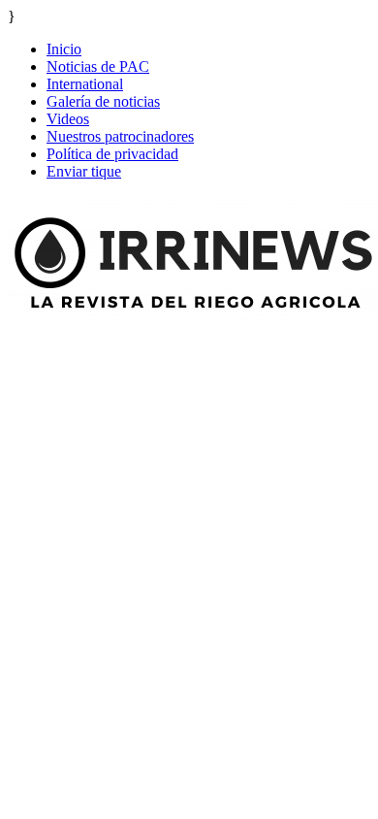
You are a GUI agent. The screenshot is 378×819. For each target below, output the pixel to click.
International (85, 84)
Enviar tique (84, 171)
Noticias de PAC (98, 66)
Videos (68, 119)
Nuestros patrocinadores (120, 136)
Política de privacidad (112, 154)
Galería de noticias (103, 101)
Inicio (64, 49)
